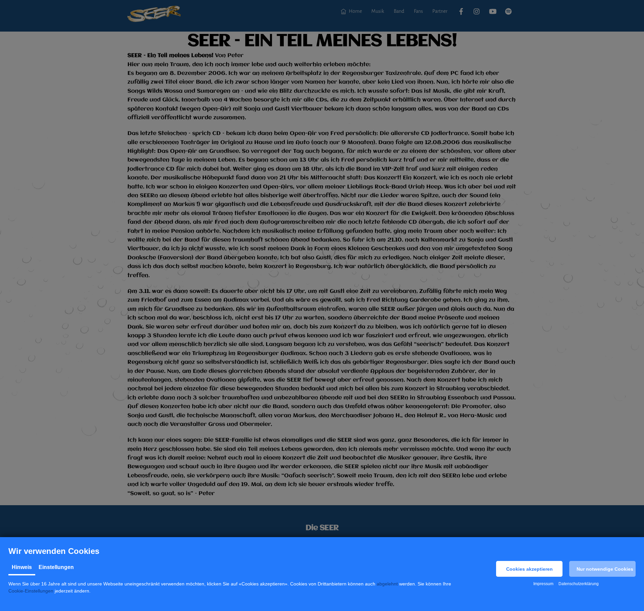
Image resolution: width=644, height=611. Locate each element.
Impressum (543, 583)
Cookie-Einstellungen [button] (30, 591)
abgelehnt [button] (387, 583)
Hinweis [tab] (22, 567)
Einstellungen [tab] (56, 567)
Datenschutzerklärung (578, 583)
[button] (529, 569)
